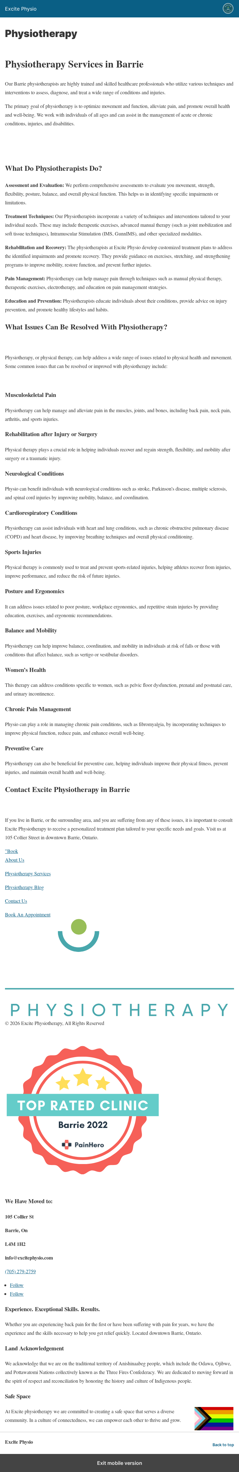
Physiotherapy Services (28, 873)
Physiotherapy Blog (24, 887)
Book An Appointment (27, 914)
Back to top (223, 1444)
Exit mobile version (119, 1463)
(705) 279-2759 (20, 1271)
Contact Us (16, 900)
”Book (11, 851)
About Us (14, 859)
